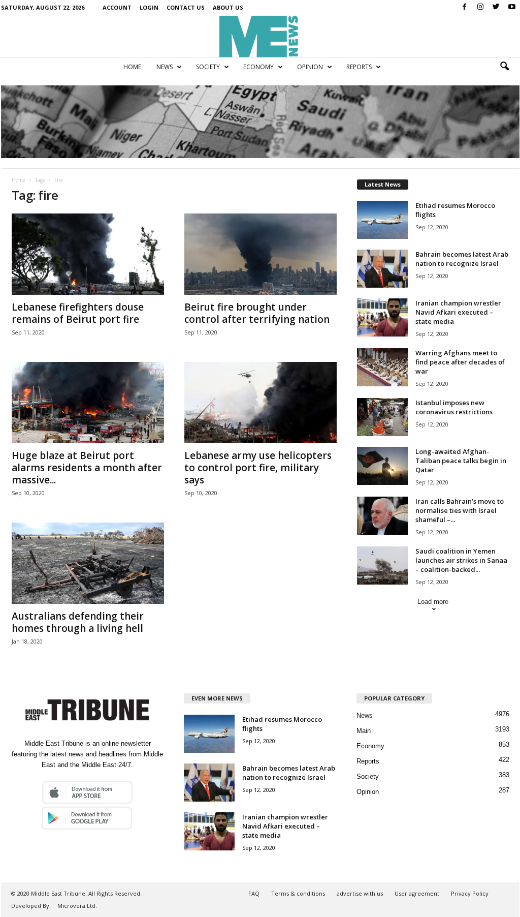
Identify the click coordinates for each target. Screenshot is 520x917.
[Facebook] (465, 7)
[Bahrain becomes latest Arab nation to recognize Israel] (382, 269)
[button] (504, 66)
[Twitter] (496, 7)
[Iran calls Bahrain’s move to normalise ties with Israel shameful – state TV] (382, 516)
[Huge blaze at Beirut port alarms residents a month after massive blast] (88, 402)
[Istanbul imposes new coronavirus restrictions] (382, 417)
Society (208, 67)
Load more (432, 601)
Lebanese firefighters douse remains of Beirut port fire (78, 313)
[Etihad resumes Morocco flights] (382, 220)
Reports (359, 67)
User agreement (417, 893)
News (164, 67)
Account (117, 7)
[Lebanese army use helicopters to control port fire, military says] (260, 402)
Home (132, 67)
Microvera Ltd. (77, 905)
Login (149, 7)
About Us (228, 7)
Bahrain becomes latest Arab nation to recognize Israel (461, 259)
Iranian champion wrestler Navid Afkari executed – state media (458, 312)
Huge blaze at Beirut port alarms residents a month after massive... (87, 467)
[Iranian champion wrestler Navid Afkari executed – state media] (382, 317)
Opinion (310, 67)
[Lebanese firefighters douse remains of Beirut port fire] (88, 254)
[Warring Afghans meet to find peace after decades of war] (382, 367)
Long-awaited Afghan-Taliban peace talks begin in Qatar (460, 460)
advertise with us (360, 893)
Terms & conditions (298, 893)
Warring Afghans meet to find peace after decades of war (460, 362)
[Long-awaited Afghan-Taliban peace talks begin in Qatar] (382, 466)
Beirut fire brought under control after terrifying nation (257, 313)
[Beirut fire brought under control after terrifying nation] (260, 254)
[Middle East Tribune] (260, 36)
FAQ (253, 893)
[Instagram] (480, 7)
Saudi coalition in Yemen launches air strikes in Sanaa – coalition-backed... (461, 560)
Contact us (186, 7)
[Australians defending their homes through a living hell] (88, 563)
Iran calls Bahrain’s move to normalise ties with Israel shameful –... (459, 510)
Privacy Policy (470, 893)
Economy (258, 67)
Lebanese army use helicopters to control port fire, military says (258, 467)
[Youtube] (512, 7)
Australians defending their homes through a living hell (78, 622)
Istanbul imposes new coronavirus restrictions (454, 407)
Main (363, 731)
